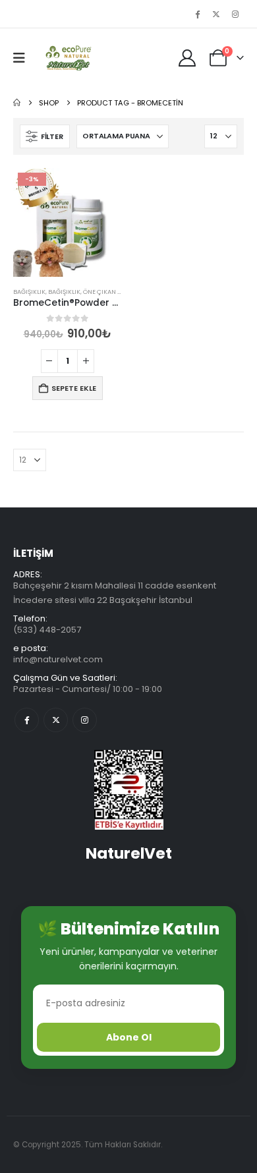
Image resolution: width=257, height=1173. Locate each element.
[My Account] (187, 58)
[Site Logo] (67, 58)
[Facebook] (197, 13)
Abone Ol (129, 1037)
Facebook (26, 720)
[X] (216, 13)
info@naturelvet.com (58, 659)
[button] (23, 58)
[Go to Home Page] (16, 103)
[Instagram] (235, 13)
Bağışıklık (29, 291)
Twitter (55, 720)
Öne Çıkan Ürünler (114, 291)
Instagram (84, 720)
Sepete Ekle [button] (73, 388)
